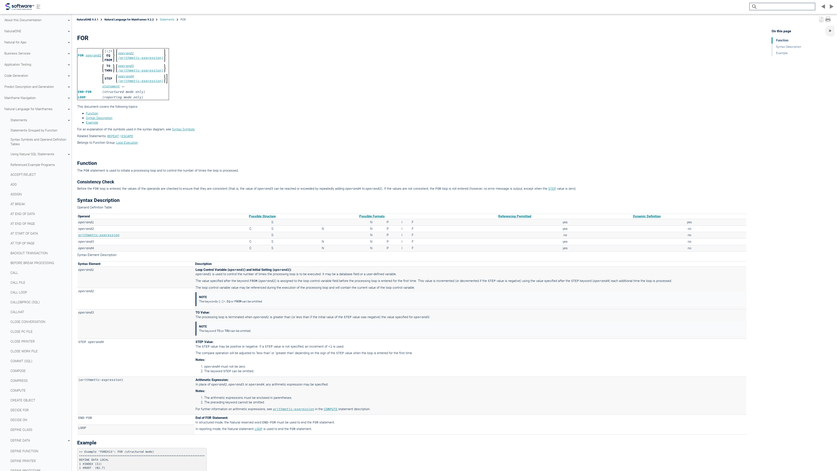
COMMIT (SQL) (21, 361)
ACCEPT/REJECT (23, 175)
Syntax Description (99, 118)
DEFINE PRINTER (23, 461)
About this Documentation (22, 20)
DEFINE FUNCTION (24, 451)
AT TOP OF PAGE (22, 243)
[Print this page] (827, 19)
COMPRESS (19, 381)
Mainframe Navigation (20, 98)
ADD (13, 184)
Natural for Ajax (15, 42)
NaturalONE (12, 31)
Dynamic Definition (647, 216)
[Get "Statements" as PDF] (821, 19)
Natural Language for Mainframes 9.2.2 (129, 19)
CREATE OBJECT (22, 400)
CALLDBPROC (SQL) (25, 302)
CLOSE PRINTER (22, 341)
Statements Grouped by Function (33, 130)
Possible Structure (262, 216)
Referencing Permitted (514, 216)
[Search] (754, 6)
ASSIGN (16, 194)
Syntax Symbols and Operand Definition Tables (38, 142)
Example (92, 123)
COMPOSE (18, 371)
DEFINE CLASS (21, 430)
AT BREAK (17, 204)
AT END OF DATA (22, 214)
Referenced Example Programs (32, 165)
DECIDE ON (18, 420)
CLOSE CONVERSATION (27, 322)
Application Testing (17, 65)
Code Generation (16, 76)
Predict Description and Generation (29, 87)
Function (92, 113)
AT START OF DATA (24, 234)
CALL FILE (17, 283)
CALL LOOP (18, 292)
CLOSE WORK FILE (24, 351)
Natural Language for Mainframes (28, 109)
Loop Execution (127, 143)
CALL (14, 273)
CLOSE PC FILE (21, 332)
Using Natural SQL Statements (32, 154)
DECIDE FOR (19, 410)
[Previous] (822, 6)
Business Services (17, 53)
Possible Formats (372, 216)
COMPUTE (18, 390)
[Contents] (38, 6)
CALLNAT (17, 312)
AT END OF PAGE (22, 224)
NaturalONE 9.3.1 (87, 19)
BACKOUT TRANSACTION (29, 253)
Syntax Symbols (183, 129)
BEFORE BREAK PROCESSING (32, 263)
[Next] (831, 6)
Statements (18, 120)
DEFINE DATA (20, 440)
